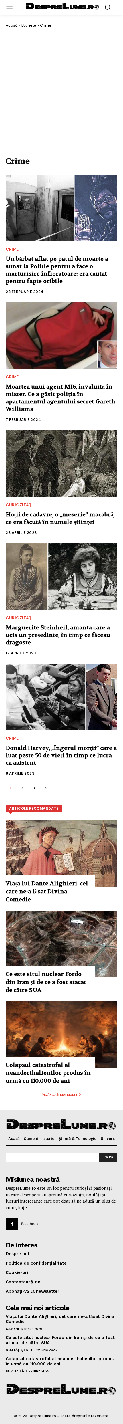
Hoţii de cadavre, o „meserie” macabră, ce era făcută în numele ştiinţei (60, 518)
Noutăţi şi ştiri (20, 1350)
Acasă (12, 25)
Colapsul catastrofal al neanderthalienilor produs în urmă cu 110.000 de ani (48, 1072)
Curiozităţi (19, 505)
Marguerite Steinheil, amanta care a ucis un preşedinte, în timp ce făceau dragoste (58, 635)
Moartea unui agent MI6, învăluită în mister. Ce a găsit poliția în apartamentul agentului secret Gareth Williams (60, 398)
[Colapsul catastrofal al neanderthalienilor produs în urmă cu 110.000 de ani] (61, 1034)
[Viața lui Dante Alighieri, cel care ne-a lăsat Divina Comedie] (61, 853)
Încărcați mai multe (59, 1094)
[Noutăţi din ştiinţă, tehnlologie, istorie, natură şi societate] (63, 6)
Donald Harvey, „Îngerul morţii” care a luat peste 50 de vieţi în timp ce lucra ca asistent (61, 755)
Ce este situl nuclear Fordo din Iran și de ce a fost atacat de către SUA (46, 982)
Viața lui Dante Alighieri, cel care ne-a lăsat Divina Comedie (47, 891)
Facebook (30, 1223)
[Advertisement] (61, 91)
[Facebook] (12, 1224)
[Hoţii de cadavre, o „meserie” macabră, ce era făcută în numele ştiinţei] (61, 463)
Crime (12, 249)
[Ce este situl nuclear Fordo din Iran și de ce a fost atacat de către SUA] (61, 944)
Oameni (12, 1329)
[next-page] (45, 787)
